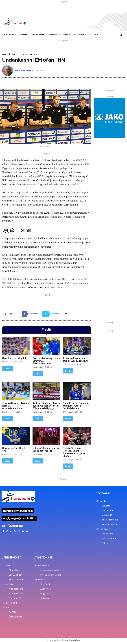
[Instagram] (7, 531)
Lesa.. (7, 368)
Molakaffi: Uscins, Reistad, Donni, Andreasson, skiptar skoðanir (74, 452)
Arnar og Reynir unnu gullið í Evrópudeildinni (75, 359)
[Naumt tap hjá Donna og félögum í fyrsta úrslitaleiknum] (77, 391)
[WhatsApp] (19, 531)
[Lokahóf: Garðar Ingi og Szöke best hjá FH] (46, 436)
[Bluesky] (27, 531)
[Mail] (11, 531)
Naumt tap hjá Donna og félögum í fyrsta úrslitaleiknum (76, 406)
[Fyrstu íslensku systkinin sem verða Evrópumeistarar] (46, 346)
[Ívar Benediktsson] (8, 70)
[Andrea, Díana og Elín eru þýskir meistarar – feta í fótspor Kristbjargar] (46, 391)
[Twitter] (15, 531)
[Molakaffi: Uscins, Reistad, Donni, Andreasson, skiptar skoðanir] (77, 436)
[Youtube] (23, 531)
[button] (121, 35)
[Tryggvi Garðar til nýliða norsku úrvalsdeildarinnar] (16, 391)
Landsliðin (15, 54)
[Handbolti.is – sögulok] (16, 346)
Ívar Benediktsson (24, 70)
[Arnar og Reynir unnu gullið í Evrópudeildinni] (77, 346)
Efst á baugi (7, 362)
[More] (66, 314)
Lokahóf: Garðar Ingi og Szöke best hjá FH (46, 449)
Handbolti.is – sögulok (14, 358)
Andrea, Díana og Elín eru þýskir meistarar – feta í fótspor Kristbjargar (46, 406)
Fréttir (5, 54)
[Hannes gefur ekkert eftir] (16, 436)
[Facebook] (3, 531)
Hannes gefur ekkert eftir (13, 449)
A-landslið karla (30, 54)
